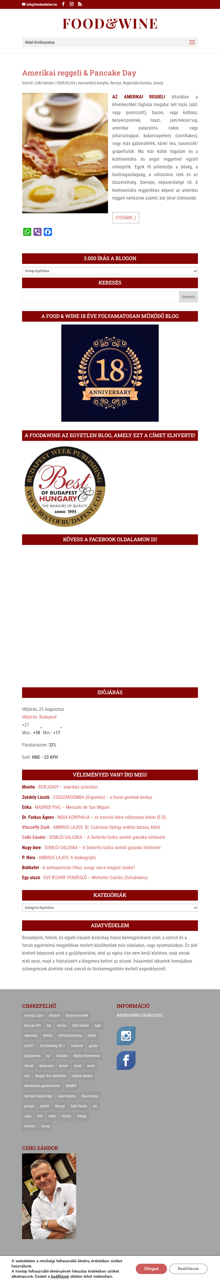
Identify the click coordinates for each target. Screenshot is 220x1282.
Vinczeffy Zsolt (36, 827)
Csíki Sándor (44, 83)
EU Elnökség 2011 (52, 1046)
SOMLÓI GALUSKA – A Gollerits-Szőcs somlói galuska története (107, 837)
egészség (30, 1036)
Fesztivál (77, 1046)
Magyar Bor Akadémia (50, 1076)
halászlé (62, 1056)
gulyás (93, 1046)
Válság (81, 1116)
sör (95, 1106)
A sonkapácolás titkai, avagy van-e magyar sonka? (88, 867)
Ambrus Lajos (33, 1016)
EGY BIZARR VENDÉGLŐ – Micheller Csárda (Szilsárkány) (96, 877)
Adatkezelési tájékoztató (139, 1015)
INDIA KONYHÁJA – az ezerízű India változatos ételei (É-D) (111, 817)
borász (61, 1026)
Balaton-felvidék (77, 1016)
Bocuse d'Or (32, 1026)
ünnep (158, 83)
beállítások (60, 1276)
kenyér (63, 1066)
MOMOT (71, 1086)
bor (49, 1026)
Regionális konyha (137, 83)
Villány (66, 1116)
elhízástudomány (70, 1036)
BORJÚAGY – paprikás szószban (68, 787)
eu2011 (29, 1046)
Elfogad (151, 1268)
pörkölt (45, 1106)
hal (48, 1056)
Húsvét (29, 1066)
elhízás (48, 1036)
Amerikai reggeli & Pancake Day (79, 72)
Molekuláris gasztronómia (42, 1086)
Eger (98, 1026)
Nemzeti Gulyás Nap (38, 1096)
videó (52, 1116)
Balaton (54, 1016)
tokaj (27, 1116)
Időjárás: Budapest (39, 717)
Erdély (92, 1036)
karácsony (47, 1066)
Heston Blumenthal (86, 1056)
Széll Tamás (79, 1106)
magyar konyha (82, 1076)
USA (40, 1116)
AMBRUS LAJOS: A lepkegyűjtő (67, 857)
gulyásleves (32, 1056)
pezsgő (29, 1106)
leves (91, 1066)
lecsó (78, 1066)
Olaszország (89, 1096)
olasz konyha (67, 1096)
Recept (115, 83)
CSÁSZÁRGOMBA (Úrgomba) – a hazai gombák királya (102, 797)
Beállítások (188, 1268)
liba (27, 1076)
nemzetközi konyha (93, 83)
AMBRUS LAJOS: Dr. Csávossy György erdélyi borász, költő (106, 827)
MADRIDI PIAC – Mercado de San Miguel (72, 807)
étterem (30, 1126)
